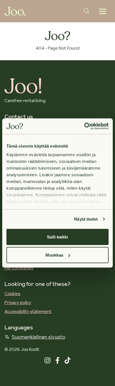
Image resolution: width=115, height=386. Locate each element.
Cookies (12, 293)
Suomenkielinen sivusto (38, 336)
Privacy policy (17, 302)
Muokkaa (54, 255)
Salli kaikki (57, 236)
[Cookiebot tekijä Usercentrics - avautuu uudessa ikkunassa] (84, 126)
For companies (18, 268)
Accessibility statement (28, 311)
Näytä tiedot (86, 219)
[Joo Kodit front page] (15, 11)
